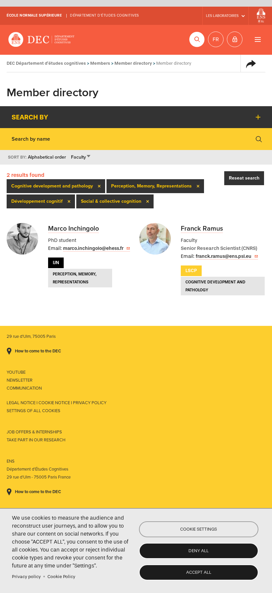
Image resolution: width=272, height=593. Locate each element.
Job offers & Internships (34, 432)
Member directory (133, 63)
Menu (257, 39)
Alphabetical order (47, 157)
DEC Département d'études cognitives (41, 40)
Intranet (234, 39)
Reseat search (244, 178)
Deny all (198, 551)
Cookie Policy (61, 576)
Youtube (16, 372)
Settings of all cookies (33, 410)
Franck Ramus (202, 229)
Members (100, 63)
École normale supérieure (34, 15)
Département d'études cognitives (104, 15)
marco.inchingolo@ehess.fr (93, 248)
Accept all (198, 572)
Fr (216, 39)
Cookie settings (198, 529)
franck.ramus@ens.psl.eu (223, 256)
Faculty (81, 157)
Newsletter (20, 380)
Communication (24, 388)
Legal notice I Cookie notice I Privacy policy (56, 403)
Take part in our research (36, 440)
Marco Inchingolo (73, 229)
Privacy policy (26, 576)
